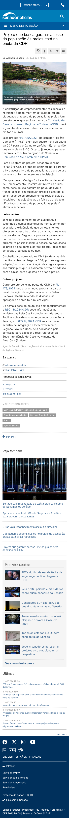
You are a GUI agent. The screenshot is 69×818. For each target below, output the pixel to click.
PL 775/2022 (9, 389)
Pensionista (9, 787)
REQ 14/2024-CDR (29, 321)
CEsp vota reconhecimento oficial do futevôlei (30, 527)
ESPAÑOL (21, 756)
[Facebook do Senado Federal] (6, 742)
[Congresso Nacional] (12, 750)
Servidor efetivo (11, 772)
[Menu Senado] (6, 5)
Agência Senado (11, 425)
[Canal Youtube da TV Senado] (32, 742)
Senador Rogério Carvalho (42, 415)
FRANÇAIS (35, 756)
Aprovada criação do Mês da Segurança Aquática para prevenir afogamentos (32, 515)
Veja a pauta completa (15, 365)
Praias (7, 420)
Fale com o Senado (17, 799)
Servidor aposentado (14, 782)
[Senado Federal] (34, 5)
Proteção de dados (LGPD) (18, 795)
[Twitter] (14, 742)
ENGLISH (8, 756)
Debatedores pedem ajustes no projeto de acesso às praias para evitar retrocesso (34, 535)
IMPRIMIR (10, 436)
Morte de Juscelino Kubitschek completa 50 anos (26, 705)
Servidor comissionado (15, 777)
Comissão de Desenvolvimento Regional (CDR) (26, 410)
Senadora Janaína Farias (15, 415)
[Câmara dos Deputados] (4, 750)
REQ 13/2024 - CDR (14, 370)
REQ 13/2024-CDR (17, 309)
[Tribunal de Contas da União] (20, 750)
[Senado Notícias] (17, 17)
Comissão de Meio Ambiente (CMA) (25, 157)
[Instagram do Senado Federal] (23, 742)
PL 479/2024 (9, 384)
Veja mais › (61, 734)
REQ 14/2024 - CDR (12, 394)
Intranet (10, 766)
